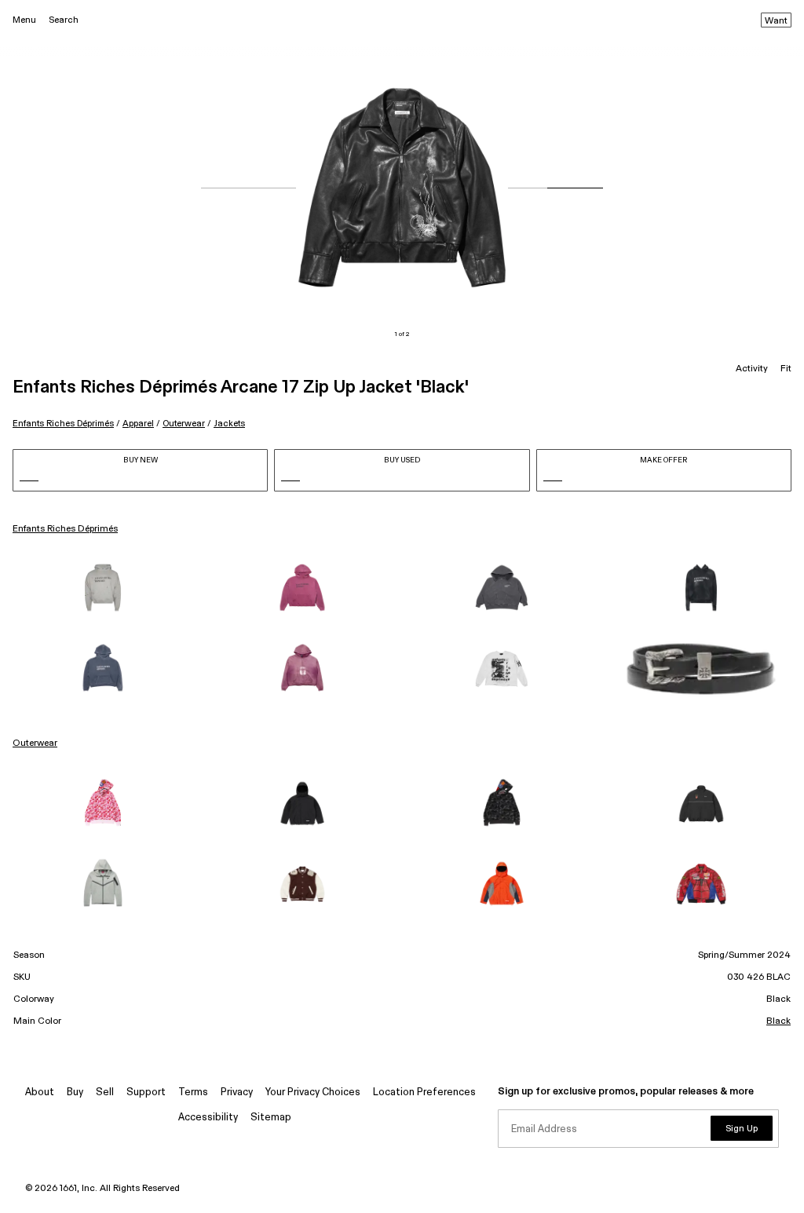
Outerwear (184, 423)
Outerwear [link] (35, 743)
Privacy (237, 1092)
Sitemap (270, 1118)
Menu (24, 20)
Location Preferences (424, 1092)
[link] (103, 588)
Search (64, 20)
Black (778, 1021)
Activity (752, 369)
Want (776, 21)
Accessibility (208, 1118)
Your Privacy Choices (312, 1092)
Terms (193, 1092)
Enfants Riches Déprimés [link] (65, 529)
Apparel (138, 423)
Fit (785, 369)
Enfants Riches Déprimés (63, 423)
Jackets (229, 423)
